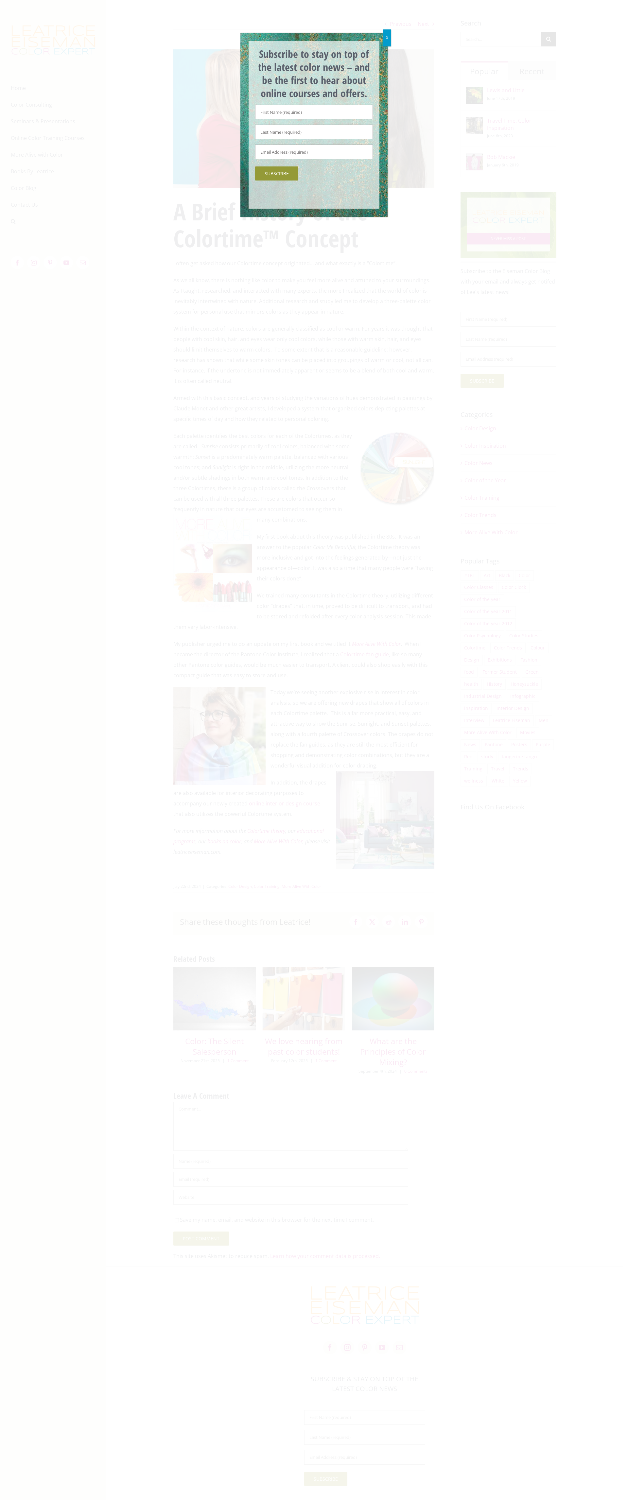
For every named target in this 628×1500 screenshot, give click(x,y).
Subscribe (277, 173)
